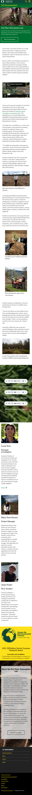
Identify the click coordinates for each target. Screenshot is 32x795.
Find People (4, 787)
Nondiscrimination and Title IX (9, 777)
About (4, 762)
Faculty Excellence (7, 753)
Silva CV (3, 488)
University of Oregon (7, 790)
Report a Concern (5, 775)
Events (4, 759)
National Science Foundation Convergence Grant (13, 112)
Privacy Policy (4, 781)
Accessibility (4, 779)
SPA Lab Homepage (9, 39)
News (3, 756)
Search (26, 1)
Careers (3, 783)
